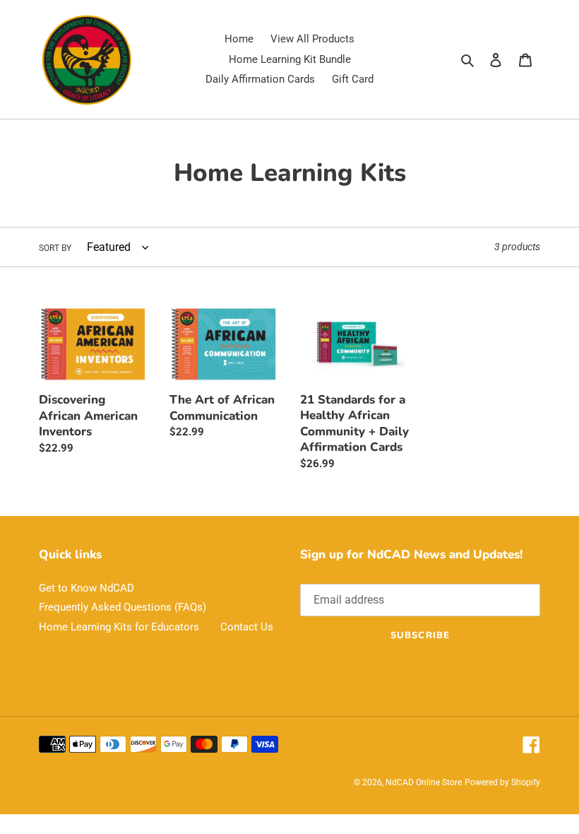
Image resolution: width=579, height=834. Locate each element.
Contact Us (246, 627)
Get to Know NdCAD (86, 588)
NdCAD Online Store (424, 782)
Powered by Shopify (502, 782)
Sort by (55, 248)
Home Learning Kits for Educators (119, 627)
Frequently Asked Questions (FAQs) (122, 607)
